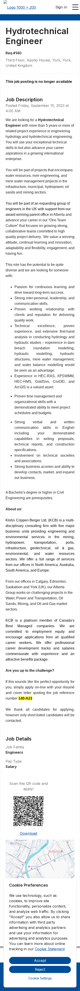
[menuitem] (20, 7)
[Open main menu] (75, 7)
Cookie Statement (50, 949)
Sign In (61, 7)
